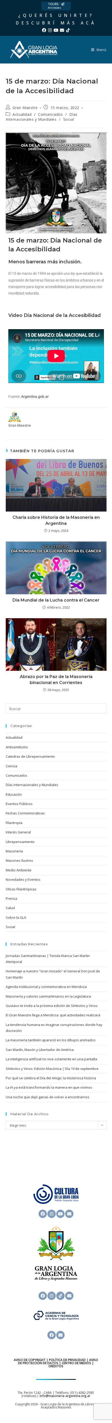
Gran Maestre (25, 107)
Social (68, 119)
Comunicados (50, 114)
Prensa (11, 898)
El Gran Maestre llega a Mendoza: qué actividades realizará (53, 1015)
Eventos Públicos (19, 803)
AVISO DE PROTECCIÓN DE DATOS (58, 1361)
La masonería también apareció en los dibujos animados (51, 1040)
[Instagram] (50, 30)
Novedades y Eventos (23, 879)
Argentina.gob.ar (35, 396)
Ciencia (11, 766)
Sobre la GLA (16, 917)
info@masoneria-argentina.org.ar (65, 1396)
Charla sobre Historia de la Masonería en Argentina (56, 520)
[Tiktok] (68, 30)
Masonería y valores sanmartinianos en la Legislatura (48, 996)
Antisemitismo (17, 747)
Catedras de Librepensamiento (30, 756)
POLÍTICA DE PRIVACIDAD (67, 1360)
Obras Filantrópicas (21, 889)
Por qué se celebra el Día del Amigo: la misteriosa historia (51, 1078)
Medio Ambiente (19, 870)
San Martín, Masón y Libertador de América (40, 1049)
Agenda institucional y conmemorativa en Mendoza (46, 986)
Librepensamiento (20, 841)
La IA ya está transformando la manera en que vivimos (49, 1087)
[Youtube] (56, 30)
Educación (14, 794)
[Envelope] (62, 30)
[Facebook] (44, 30)
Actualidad (22, 114)
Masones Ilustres (19, 860)
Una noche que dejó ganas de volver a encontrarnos (47, 1097)
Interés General (18, 832)
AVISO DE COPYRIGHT (30, 1360)
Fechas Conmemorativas (25, 813)
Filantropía (14, 822)
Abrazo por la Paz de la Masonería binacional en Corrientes (56, 679)
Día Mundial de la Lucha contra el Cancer (56, 600)
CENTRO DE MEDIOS (76, 1363)
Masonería (14, 851)
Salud (10, 907)
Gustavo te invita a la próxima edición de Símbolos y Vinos (52, 1005)
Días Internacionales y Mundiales (42, 117)
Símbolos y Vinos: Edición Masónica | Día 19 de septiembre (52, 1068)
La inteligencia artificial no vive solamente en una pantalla (51, 1059)
